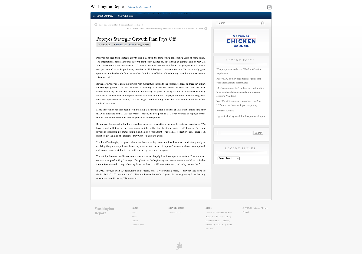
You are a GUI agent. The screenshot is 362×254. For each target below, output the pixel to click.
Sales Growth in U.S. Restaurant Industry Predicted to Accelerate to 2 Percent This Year (165, 28)
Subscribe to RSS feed (253, 7)
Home (134, 212)
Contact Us (161, 13)
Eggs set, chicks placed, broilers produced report (241, 116)
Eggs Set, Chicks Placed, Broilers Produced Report (121, 24)
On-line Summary (103, 15)
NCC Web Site (125, 15)
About (134, 216)
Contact (135, 220)
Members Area (138, 224)
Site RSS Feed (174, 212)
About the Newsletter (181, 13)
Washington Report (108, 6)
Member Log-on (145, 13)
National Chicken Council (139, 7)
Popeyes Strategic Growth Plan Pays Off (136, 38)
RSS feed (210, 228)
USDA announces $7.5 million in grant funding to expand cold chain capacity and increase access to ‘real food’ (240, 91)
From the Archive (225, 110)
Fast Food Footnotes (125, 44)
